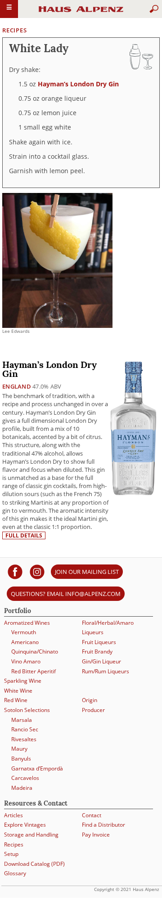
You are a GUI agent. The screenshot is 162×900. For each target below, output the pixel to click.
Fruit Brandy (97, 651)
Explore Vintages (25, 824)
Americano (25, 642)
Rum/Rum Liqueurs (105, 671)
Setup (11, 854)
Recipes (14, 30)
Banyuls (21, 758)
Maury (19, 748)
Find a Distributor (103, 824)
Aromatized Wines (27, 623)
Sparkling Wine (22, 681)
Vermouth (23, 632)
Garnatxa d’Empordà (37, 768)
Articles (13, 815)
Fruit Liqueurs (99, 642)
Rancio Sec (24, 729)
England (16, 386)
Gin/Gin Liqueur (101, 661)
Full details (23, 535)
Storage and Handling (31, 834)
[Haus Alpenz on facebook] (15, 571)
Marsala (21, 720)
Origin (89, 700)
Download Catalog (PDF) (34, 864)
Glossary (15, 873)
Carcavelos (25, 778)
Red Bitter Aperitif (33, 671)
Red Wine (15, 700)
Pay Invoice (96, 834)
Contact (91, 815)
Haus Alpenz (81, 13)
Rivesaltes (23, 739)
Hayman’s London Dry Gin (78, 84)
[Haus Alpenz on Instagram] (37, 571)
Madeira (21, 788)
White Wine (18, 690)
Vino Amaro (25, 661)
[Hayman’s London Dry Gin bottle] (133, 428)
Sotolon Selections (27, 710)
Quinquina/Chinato (34, 651)
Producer (93, 710)
